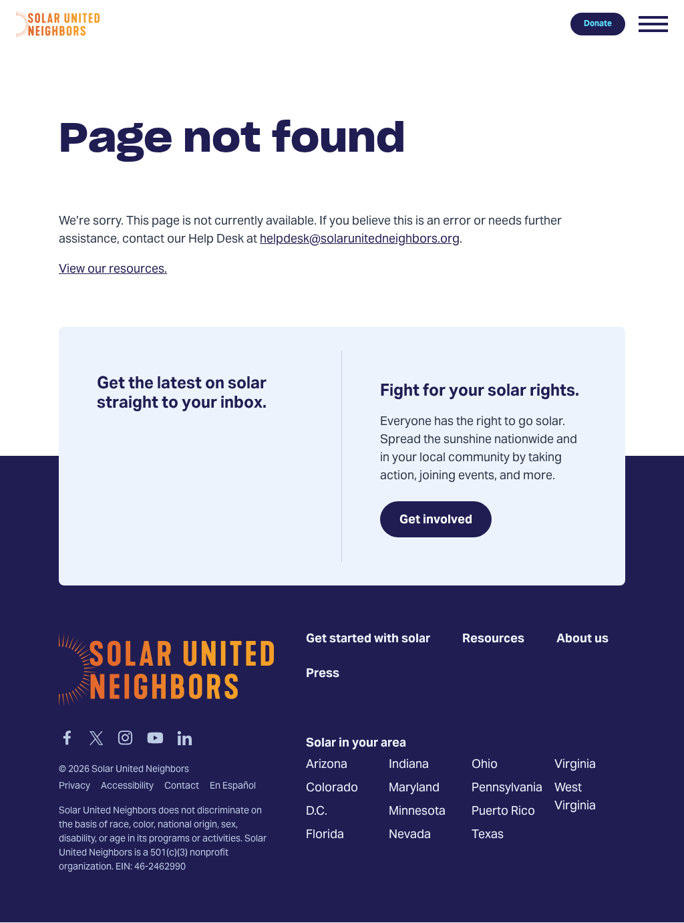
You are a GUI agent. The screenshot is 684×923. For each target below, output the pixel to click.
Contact (181, 787)
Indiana (409, 765)
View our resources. (113, 270)
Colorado (332, 788)
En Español (233, 787)
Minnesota (417, 812)
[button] (653, 24)
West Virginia (575, 797)
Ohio (485, 765)
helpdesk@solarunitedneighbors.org (360, 240)
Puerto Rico (503, 812)
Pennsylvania (507, 788)
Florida (325, 835)
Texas (488, 835)
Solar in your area (356, 744)
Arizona (326, 765)
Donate (598, 24)
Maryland (414, 788)
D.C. (316, 812)
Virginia (575, 765)
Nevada (410, 835)
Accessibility (127, 787)
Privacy (74, 787)
